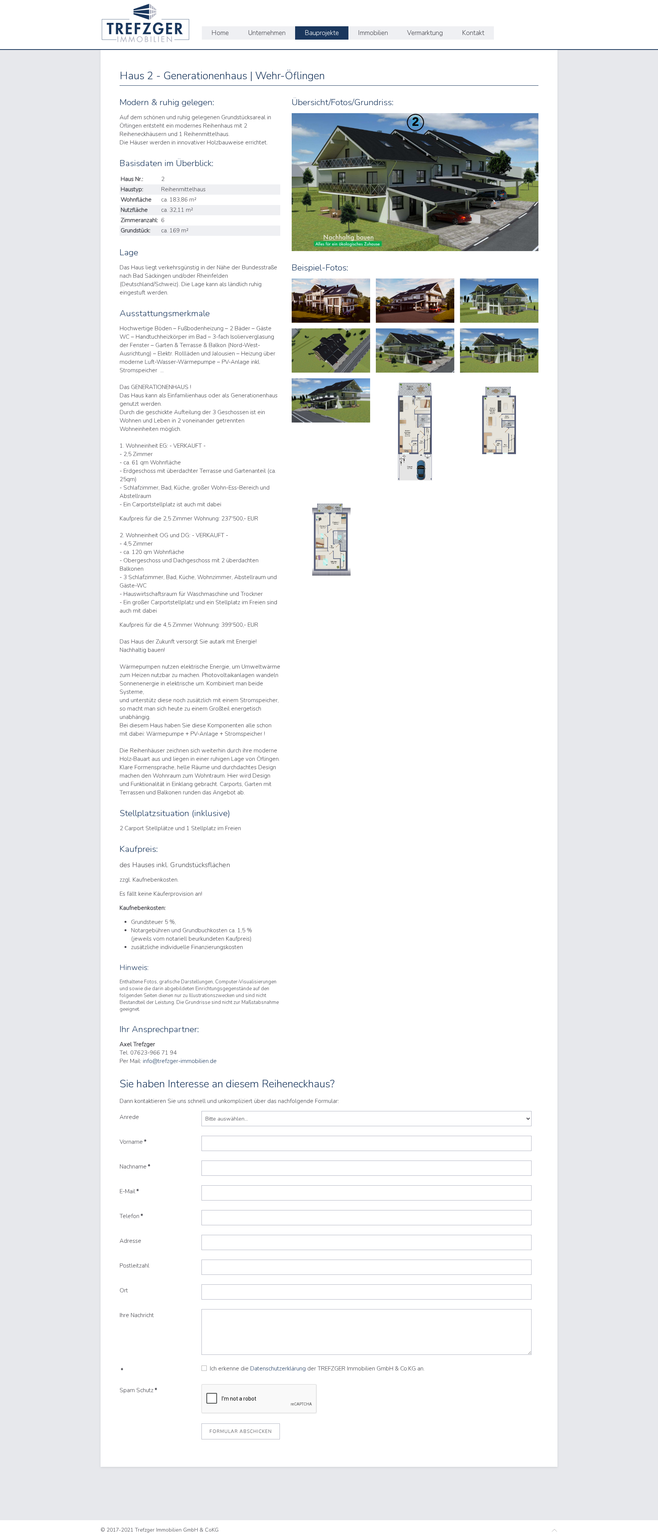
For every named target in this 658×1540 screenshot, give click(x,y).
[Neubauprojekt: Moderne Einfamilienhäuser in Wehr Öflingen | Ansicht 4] (499, 350)
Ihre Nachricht (137, 1315)
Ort (124, 1290)
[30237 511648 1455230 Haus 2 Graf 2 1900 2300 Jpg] (499, 433)
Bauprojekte (322, 33)
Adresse (130, 1241)
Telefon (131, 1216)
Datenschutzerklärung (278, 1368)
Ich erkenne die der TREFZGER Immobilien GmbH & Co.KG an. (316, 1368)
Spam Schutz (138, 1390)
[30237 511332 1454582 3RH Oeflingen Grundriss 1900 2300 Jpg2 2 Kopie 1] (331, 301)
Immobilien (373, 33)
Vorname (133, 1142)
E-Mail (129, 1191)
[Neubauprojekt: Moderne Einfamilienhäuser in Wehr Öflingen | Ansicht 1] (499, 301)
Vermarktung (425, 33)
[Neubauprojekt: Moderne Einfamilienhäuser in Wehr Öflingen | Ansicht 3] (415, 350)
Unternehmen (267, 33)
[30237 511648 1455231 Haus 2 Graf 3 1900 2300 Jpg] (331, 550)
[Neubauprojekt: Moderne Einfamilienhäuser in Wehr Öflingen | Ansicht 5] (331, 400)
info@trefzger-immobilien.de (180, 1061)
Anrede (129, 1117)
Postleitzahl (134, 1265)
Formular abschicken (240, 1431)
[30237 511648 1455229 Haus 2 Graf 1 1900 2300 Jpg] (415, 433)
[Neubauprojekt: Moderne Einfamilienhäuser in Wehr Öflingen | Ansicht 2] (331, 350)
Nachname (135, 1166)
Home (220, 33)
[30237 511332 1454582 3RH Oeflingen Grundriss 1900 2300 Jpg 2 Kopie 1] (415, 301)
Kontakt (473, 33)
